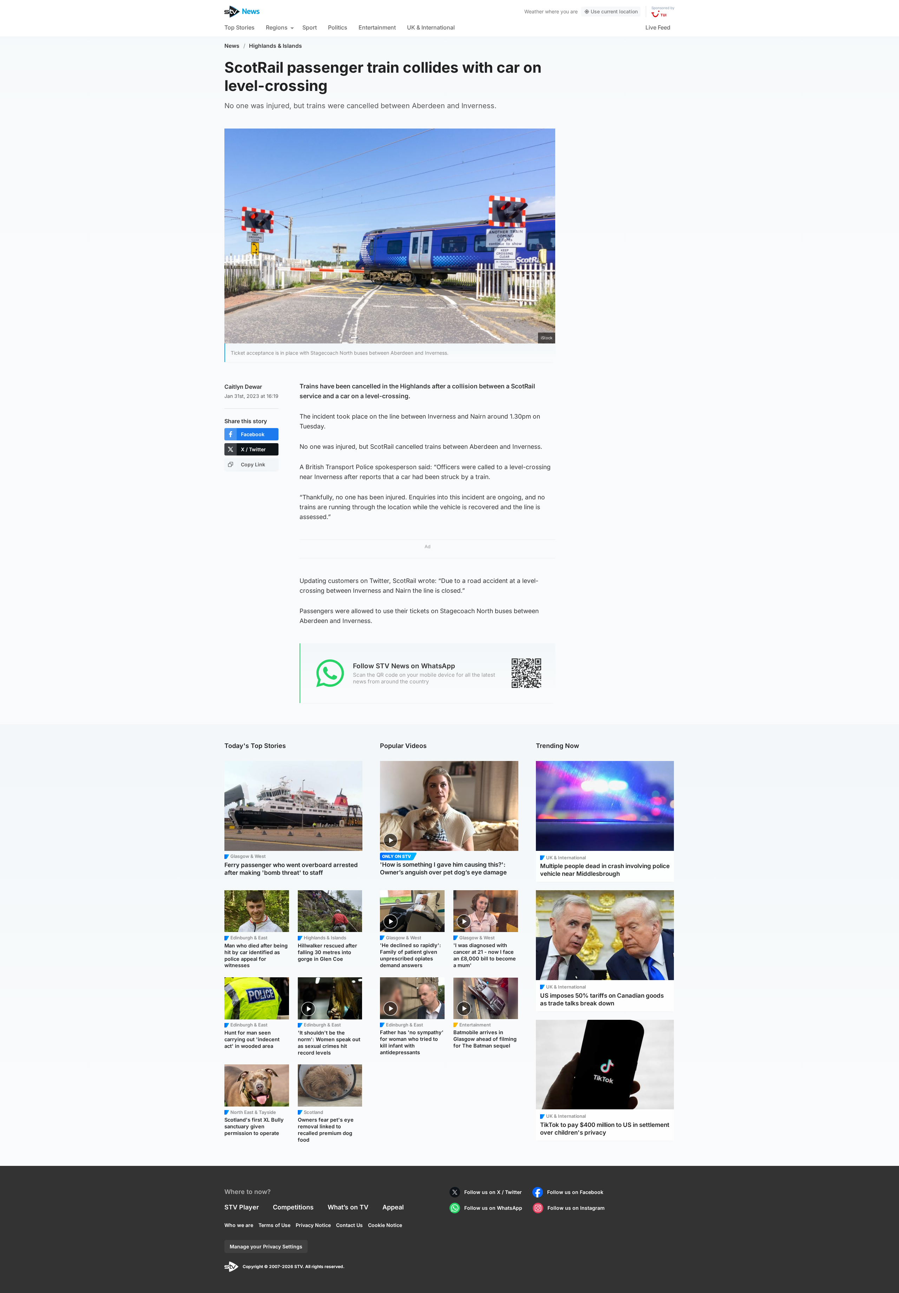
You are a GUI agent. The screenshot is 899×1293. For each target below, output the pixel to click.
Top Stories (239, 27)
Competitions (293, 1207)
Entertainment (377, 27)
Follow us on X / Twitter (493, 1192)
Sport (309, 27)
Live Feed (657, 27)
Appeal (393, 1207)
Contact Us (349, 1225)
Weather (534, 11)
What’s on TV (348, 1207)
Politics (337, 27)
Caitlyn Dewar (243, 386)
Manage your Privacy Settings (266, 1246)
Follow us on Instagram (576, 1208)
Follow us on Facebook (575, 1192)
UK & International (431, 27)
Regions (277, 27)
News (231, 45)
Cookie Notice (385, 1225)
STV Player (241, 1207)
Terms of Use (274, 1225)
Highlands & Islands (275, 45)
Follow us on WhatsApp (493, 1208)
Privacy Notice (313, 1225)
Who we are (238, 1225)
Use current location (614, 11)
